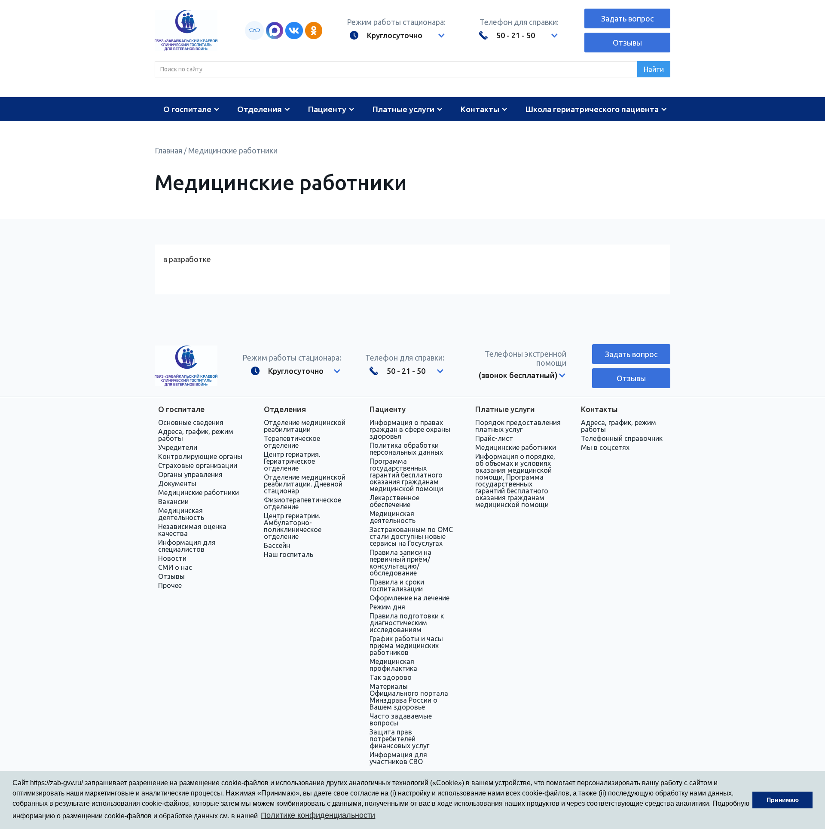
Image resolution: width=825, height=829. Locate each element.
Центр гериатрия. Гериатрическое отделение (292, 461)
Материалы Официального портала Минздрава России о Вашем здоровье (409, 696)
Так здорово (391, 677)
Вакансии (173, 501)
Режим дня (387, 606)
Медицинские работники (233, 150)
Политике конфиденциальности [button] (318, 815)
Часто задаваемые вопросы (401, 719)
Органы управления (190, 474)
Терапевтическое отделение (292, 442)
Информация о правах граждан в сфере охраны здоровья (410, 429)
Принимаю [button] (783, 799)
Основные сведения (190, 422)
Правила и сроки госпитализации (397, 585)
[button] (390, 35)
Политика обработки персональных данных (406, 449)
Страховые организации (197, 465)
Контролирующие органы (200, 456)
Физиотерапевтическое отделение (302, 503)
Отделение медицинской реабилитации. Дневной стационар (304, 484)
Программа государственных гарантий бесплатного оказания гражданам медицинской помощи (406, 475)
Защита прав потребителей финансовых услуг (399, 738)
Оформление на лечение (409, 597)
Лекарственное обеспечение (394, 501)
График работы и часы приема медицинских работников (406, 645)
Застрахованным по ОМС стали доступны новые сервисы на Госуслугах (411, 536)
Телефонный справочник (622, 438)
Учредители (177, 447)
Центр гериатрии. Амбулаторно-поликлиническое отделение (292, 526)
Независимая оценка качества (192, 530)
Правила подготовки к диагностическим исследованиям (407, 622)
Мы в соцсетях (605, 447)
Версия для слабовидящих (254, 30)
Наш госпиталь (288, 554)
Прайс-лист (494, 438)
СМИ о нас (175, 567)
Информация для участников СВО (398, 758)
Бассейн (277, 545)
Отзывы (627, 42)
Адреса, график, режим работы (195, 435)
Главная (168, 150)
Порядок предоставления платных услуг (518, 426)
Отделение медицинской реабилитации (304, 426)
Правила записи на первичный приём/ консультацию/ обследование (400, 562)
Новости (172, 558)
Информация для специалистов (187, 546)
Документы (177, 483)
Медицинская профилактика (393, 665)
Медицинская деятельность (181, 514)
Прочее (170, 585)
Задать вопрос (627, 18)
